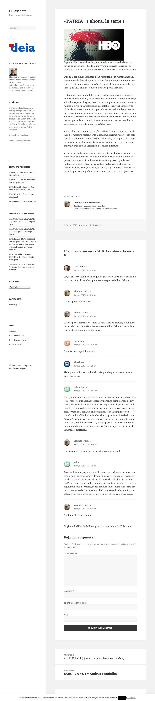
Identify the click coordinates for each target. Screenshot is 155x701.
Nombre (69, 591)
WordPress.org (15, 344)
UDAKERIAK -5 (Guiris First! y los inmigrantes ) (22, 222)
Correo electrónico (75, 603)
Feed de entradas (16, 335)
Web (66, 615)
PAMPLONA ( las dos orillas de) (22, 201)
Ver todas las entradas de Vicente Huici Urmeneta (95, 208)
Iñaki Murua (80, 266)
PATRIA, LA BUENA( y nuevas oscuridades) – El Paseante (103, 526)
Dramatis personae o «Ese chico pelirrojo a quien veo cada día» (21, 247)
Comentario (71, 553)
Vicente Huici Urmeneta (19, 254)
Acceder (12, 331)
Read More (131, 698)
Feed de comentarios (18, 340)
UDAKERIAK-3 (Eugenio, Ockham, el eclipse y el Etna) (22, 267)
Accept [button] (122, 698)
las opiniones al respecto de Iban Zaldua (108, 280)
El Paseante (18, 11)
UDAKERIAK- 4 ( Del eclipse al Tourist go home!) (22, 232)
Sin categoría (14, 304)
